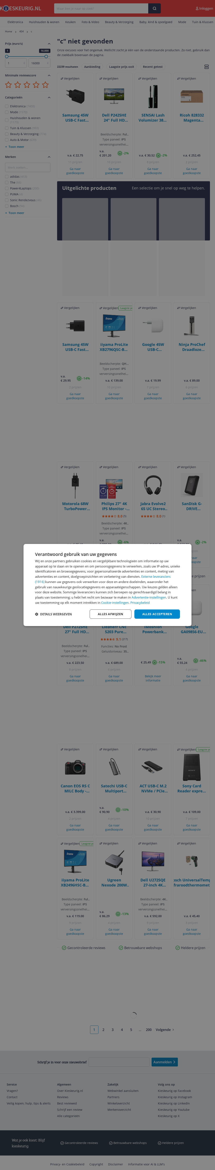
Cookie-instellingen (115, 602)
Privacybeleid (140, 602)
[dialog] (107, 585)
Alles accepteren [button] (157, 614)
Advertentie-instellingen (149, 597)
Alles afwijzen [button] (110, 614)
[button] (53, 614)
